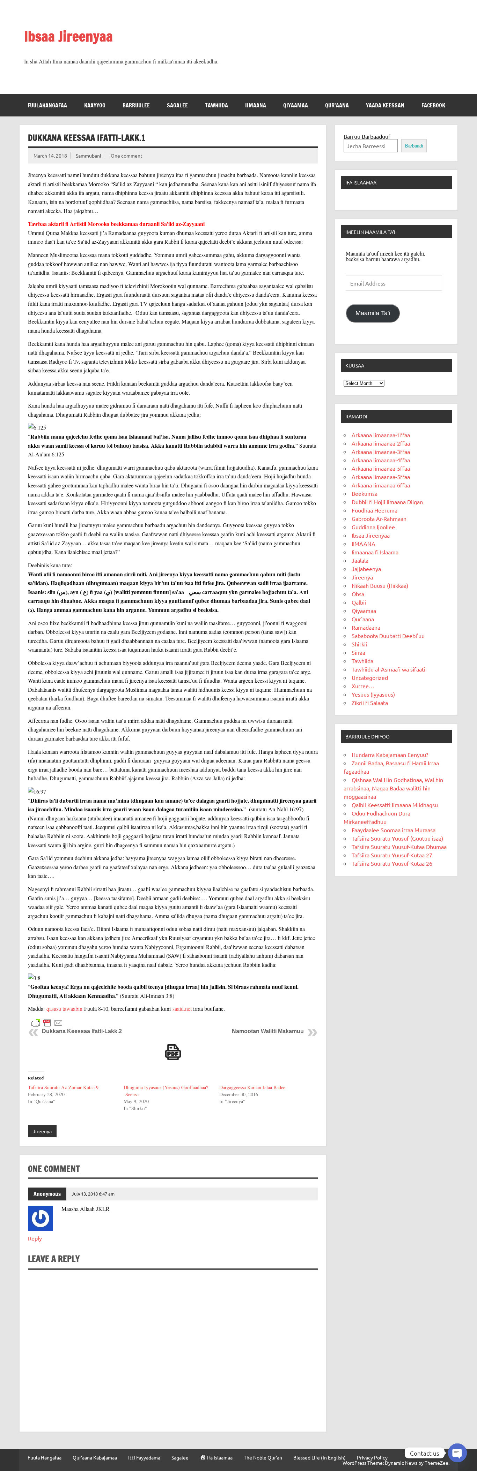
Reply (35, 1238)
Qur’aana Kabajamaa (95, 1457)
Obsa (358, 593)
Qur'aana (363, 618)
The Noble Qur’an (263, 1457)
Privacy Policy (372, 1457)
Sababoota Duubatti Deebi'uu (388, 635)
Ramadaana (366, 627)
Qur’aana (337, 105)
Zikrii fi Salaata (370, 702)
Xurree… (363, 685)
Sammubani (88, 155)
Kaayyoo (94, 105)
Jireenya (42, 1131)
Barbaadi (414, 146)
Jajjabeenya (366, 568)
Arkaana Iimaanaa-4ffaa (381, 459)
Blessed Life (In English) (319, 1457)
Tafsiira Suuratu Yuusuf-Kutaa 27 (392, 854)
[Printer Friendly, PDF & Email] (47, 1022)
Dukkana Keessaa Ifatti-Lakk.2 (82, 1031)
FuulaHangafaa (47, 105)
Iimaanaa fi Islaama (375, 551)
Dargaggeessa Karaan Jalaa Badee (252, 1087)
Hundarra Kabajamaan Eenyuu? (390, 754)
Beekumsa (364, 493)
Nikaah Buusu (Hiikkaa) (380, 585)
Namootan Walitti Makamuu (268, 1031)
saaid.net (182, 1008)
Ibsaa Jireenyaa (68, 36)
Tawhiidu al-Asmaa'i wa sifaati (388, 669)
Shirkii (359, 643)
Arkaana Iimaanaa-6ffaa (381, 485)
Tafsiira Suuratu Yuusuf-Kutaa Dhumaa (399, 846)
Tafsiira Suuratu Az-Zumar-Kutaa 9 (63, 1087)
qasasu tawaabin (64, 1008)
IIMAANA (255, 105)
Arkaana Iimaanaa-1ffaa (381, 434)
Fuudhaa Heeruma (374, 510)
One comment (126, 155)
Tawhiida (216, 105)
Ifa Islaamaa (360, 182)
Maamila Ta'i (372, 313)
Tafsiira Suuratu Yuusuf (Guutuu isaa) (397, 838)
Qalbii (359, 602)
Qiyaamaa (295, 105)
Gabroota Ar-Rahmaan (379, 518)
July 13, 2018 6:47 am (93, 1194)
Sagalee (177, 105)
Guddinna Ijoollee (373, 526)
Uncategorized (370, 677)
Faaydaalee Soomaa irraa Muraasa (393, 829)
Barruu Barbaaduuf (367, 136)
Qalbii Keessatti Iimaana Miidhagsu (395, 804)
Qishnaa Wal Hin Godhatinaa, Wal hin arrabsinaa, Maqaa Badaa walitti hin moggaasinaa (393, 788)
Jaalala (360, 560)
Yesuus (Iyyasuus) (373, 694)
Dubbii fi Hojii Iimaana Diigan (387, 501)
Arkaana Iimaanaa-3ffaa (381, 451)
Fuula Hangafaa (44, 1457)
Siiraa (358, 652)
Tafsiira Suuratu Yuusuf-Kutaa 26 (392, 863)
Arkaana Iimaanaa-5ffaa (381, 468)
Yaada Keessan (385, 105)
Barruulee (136, 105)
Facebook (433, 105)
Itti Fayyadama (144, 1457)
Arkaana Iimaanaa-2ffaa (381, 443)
